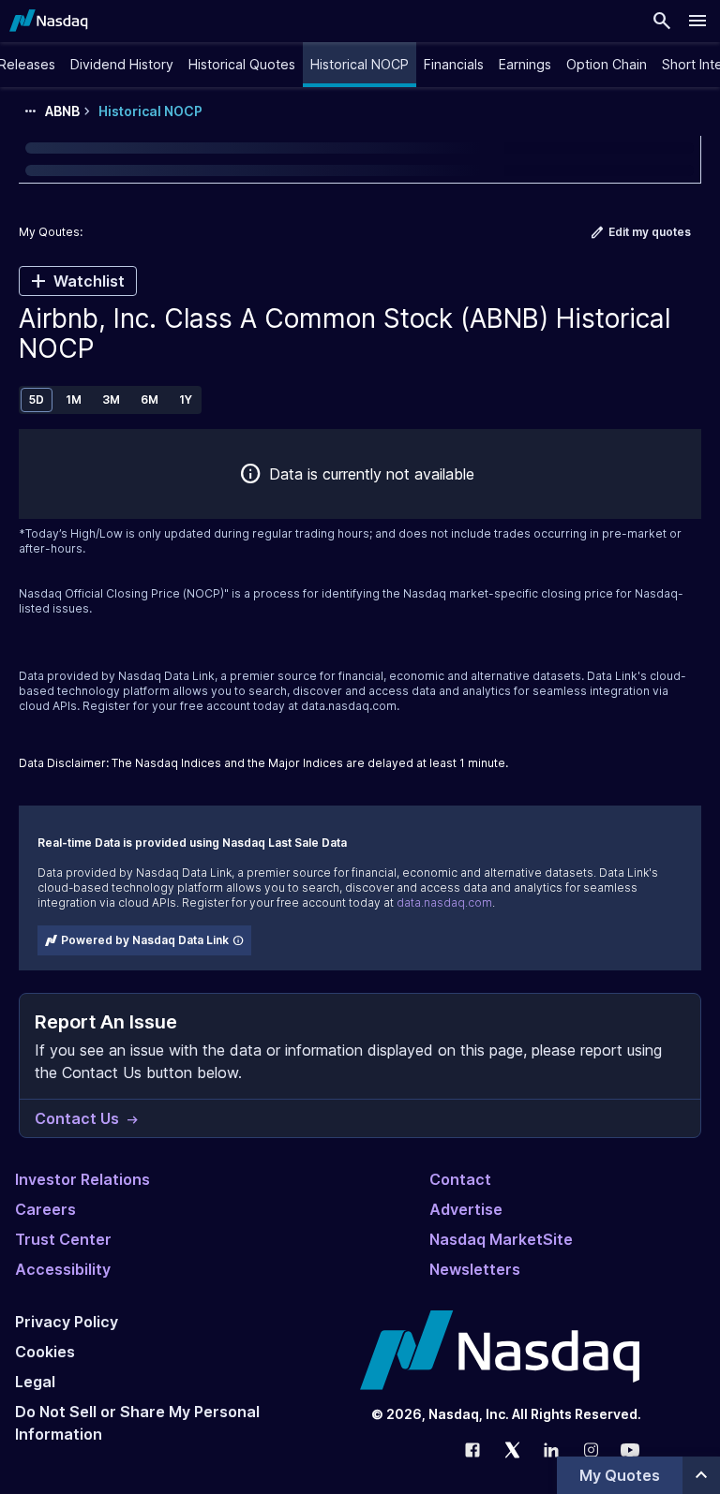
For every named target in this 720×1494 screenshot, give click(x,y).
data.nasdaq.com (349, 706)
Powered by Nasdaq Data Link (145, 940)
